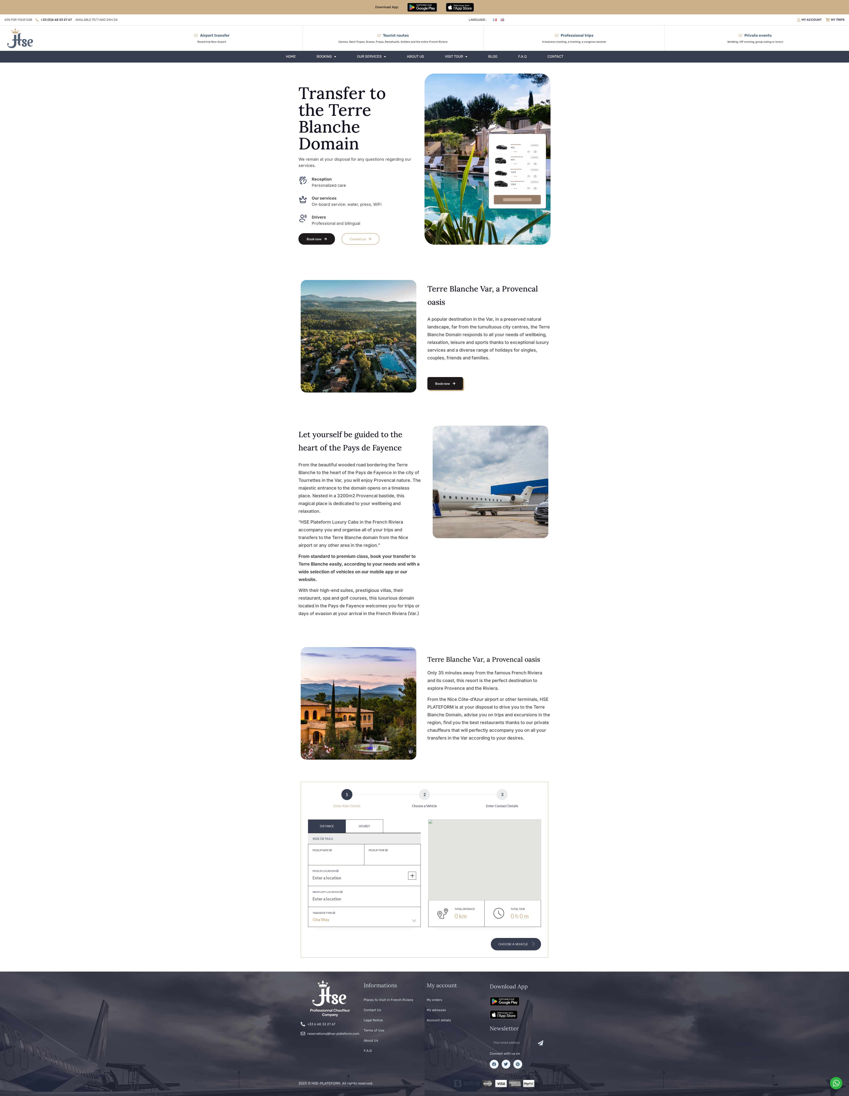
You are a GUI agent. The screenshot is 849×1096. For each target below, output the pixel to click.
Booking (324, 56)
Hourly (364, 826)
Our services (369, 56)
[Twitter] (506, 1064)
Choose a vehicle (513, 944)
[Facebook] (494, 1064)
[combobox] (364, 922)
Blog (492, 56)
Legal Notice (373, 1020)
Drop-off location (326, 892)
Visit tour (454, 56)
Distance (327, 826)
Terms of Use (374, 1030)
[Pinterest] (517, 1064)
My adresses (436, 1010)
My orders (434, 1000)
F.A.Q (522, 56)
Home (291, 56)
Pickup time (377, 850)
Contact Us (372, 1010)
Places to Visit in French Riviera (388, 1000)
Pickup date (321, 850)
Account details (439, 1020)
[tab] (327, 826)
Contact (555, 56)
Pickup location (324, 871)
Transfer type (323, 913)
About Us (415, 56)
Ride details (323, 839)
